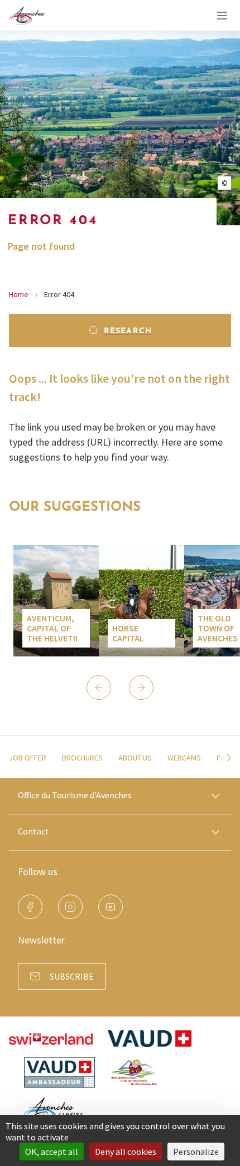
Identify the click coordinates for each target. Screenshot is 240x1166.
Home (18, 294)
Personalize (196, 1151)
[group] (56, 600)
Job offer (27, 758)
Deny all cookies (125, 1151)
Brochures (82, 758)
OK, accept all (51, 1151)
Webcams (184, 758)
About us (135, 758)
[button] (99, 687)
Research (128, 331)
